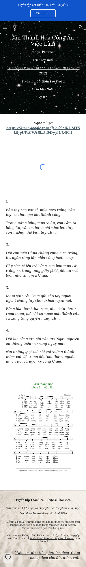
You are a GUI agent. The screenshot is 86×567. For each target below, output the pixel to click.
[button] (5, 27)
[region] (43, 10)
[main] (43, 67)
